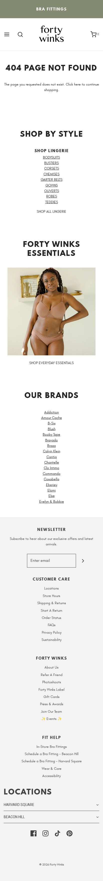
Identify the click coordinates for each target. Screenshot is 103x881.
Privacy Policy (52, 632)
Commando (51, 474)
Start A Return (51, 610)
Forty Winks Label (51, 689)
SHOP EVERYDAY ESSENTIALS (51, 363)
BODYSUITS (51, 157)
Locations (51, 588)
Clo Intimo (51, 468)
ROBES (51, 196)
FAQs (52, 625)
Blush (52, 429)
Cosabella (51, 479)
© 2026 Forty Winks (51, 864)
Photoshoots (51, 682)
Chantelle (51, 462)
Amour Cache (51, 418)
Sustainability (52, 640)
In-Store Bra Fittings (51, 747)
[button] (51, 805)
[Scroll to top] (94, 874)
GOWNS (52, 185)
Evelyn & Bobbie (51, 501)
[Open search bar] (20, 34)
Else (51, 496)
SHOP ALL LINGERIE (51, 211)
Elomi (52, 490)
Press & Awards (51, 704)
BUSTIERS (51, 163)
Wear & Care (52, 769)
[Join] (83, 561)
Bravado (51, 440)
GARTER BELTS (51, 180)
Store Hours (51, 596)
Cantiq (51, 457)
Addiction (51, 412)
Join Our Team (51, 711)
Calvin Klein (51, 451)
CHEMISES (52, 174)
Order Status (51, 618)
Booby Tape (51, 434)
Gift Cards (52, 697)
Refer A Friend (51, 675)
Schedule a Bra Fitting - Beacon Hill (51, 754)
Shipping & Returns (51, 603)
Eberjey (51, 485)
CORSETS (51, 168)
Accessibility (51, 776)
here (77, 84)
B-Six (52, 423)
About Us (51, 667)
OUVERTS (51, 191)
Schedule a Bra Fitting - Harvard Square (52, 761)
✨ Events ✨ (51, 719)
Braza (51, 446)
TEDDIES (51, 202)
